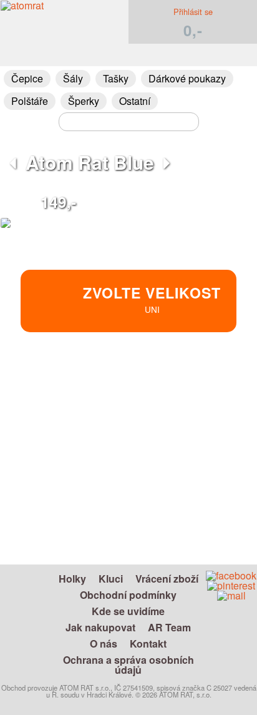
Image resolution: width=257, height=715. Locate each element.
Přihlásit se (193, 11)
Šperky (83, 101)
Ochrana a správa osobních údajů (128, 665)
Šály (73, 78)
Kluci (111, 578)
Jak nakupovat (100, 627)
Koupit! (209, 386)
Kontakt (148, 643)
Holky (72, 578)
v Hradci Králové (181, 413)
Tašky (115, 78)
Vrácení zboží (166, 578)
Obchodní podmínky (128, 595)
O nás (103, 643)
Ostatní (134, 101)
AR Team (169, 627)
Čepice (27, 78)
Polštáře (29, 101)
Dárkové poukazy (187, 78)
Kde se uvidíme (128, 611)
